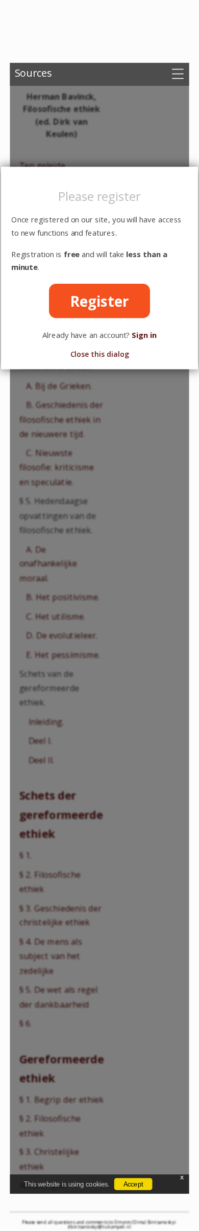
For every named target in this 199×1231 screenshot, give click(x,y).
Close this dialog (99, 354)
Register (99, 301)
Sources (33, 72)
